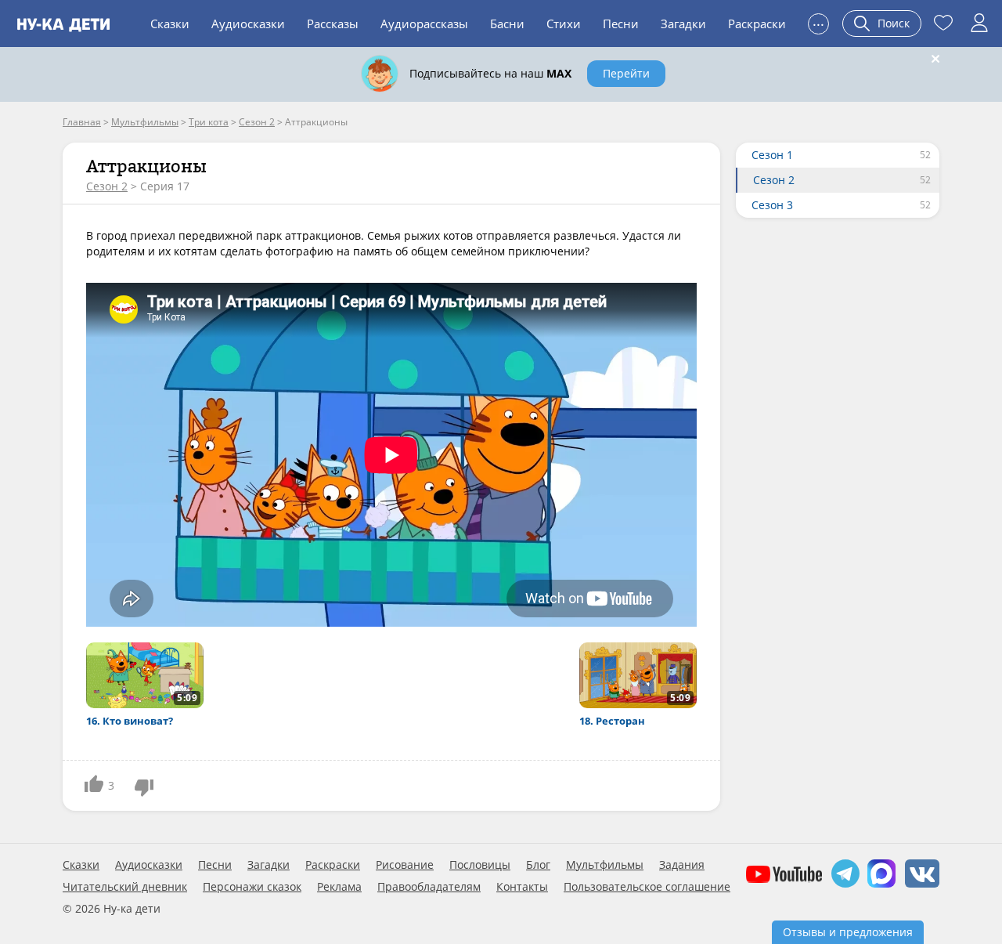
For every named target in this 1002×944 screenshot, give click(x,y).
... (818, 21)
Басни (507, 23)
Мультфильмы (604, 864)
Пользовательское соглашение (647, 886)
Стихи (563, 23)
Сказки (169, 23)
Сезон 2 (107, 186)
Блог (538, 864)
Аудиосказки (248, 23)
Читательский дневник (125, 886)
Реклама (339, 886)
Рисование (405, 864)
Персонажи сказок (252, 886)
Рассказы (333, 23)
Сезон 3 (772, 204)
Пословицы (479, 864)
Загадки (683, 23)
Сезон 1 (772, 154)
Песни (621, 23)
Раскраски (757, 23)
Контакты (522, 886)
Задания (682, 864)
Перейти (626, 73)
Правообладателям (429, 886)
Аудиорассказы (424, 23)
